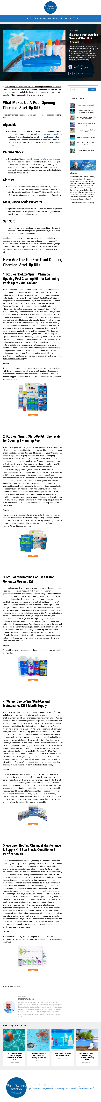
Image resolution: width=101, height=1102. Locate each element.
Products (67, 18)
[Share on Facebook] (70, 73)
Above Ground (45, 18)
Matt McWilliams (81, 66)
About (35, 1085)
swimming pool (43, 494)
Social (61, 1085)
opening (11, 238)
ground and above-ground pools (50, 134)
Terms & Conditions (52, 1085)
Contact (76, 18)
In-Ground (57, 18)
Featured (17, 986)
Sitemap (66, 1085)
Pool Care (34, 18)
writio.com (38, 1060)
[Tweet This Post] (74, 73)
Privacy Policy (42, 1085)
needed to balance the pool (33, 650)
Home (25, 18)
